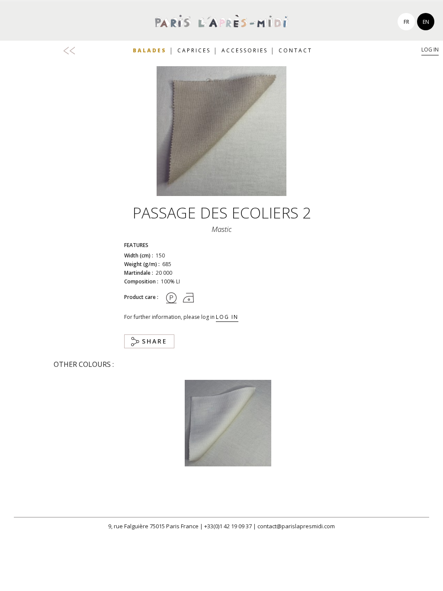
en (426, 22)
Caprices (194, 50)
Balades (150, 50)
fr (406, 22)
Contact (295, 50)
